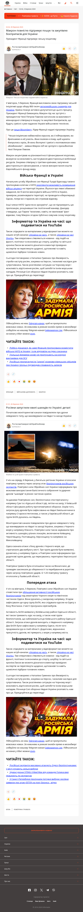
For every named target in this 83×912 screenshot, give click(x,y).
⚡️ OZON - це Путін (49, 16)
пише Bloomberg (23, 129)
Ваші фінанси (40, 901)
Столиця (33, 3)
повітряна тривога (22, 809)
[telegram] (47, 890)
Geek (54, 901)
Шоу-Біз (49, 3)
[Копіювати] (75, 48)
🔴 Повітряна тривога (28, 16)
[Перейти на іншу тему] (65, 3)
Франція (9, 392)
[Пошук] (71, 3)
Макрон (42, 392)
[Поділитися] (69, 48)
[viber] (53, 890)
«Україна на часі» (38, 234)
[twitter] (41, 890)
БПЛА (8, 809)
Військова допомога (26, 392)
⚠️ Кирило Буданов (69, 16)
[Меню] (77, 3)
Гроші (41, 3)
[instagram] (35, 890)
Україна (18, 3)
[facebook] (29, 890)
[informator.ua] (7, 3)
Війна (25, 3)
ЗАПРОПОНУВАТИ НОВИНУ (41, 830)
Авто (48, 901)
